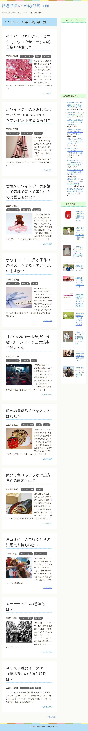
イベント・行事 (27, 56)
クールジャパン (40, 554)
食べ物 (34, 284)
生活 (33, 360)
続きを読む (48, 93)
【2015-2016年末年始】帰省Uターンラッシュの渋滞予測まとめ (28, 342)
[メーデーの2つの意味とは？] (19, 641)
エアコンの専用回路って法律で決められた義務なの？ (75, 122)
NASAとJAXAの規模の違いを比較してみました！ (75, 191)
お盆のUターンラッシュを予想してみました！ (75, 115)
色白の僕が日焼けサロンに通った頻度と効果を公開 (79, 216)
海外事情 (38, 618)
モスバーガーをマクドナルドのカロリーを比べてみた (75, 141)
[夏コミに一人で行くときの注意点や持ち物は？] (19, 577)
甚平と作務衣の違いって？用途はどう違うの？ (79, 372)
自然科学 (46, 56)
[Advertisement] (73, 58)
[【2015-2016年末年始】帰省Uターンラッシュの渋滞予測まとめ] (19, 383)
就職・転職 (26, 210)
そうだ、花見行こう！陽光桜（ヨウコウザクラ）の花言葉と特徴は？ (28, 41)
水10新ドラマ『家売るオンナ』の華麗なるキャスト (79, 282)
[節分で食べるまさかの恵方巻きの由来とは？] (19, 512)
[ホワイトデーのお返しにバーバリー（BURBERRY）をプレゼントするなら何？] (19, 156)
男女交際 (38, 133)
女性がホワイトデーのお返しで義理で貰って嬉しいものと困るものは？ (28, 191)
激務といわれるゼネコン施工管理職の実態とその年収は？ (75, 132)
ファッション (26, 133)
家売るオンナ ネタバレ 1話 (79, 268)
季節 (37, 56)
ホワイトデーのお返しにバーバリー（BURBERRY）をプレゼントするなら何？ (28, 114)
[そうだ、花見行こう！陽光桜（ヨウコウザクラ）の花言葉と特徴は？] (19, 79)
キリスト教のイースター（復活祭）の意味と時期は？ (26, 673)
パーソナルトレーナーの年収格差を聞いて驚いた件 (79, 355)
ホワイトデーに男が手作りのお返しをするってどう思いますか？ (28, 265)
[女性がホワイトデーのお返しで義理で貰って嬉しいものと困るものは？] (19, 233)
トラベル (25, 360)
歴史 (37, 688)
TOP (16, 13)
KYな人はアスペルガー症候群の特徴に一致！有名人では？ (75, 172)
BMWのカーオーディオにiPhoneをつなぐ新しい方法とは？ (75, 162)
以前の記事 (51, 717)
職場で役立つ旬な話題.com (25, 6)
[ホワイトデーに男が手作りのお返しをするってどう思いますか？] (19, 307)
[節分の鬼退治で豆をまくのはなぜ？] (19, 448)
